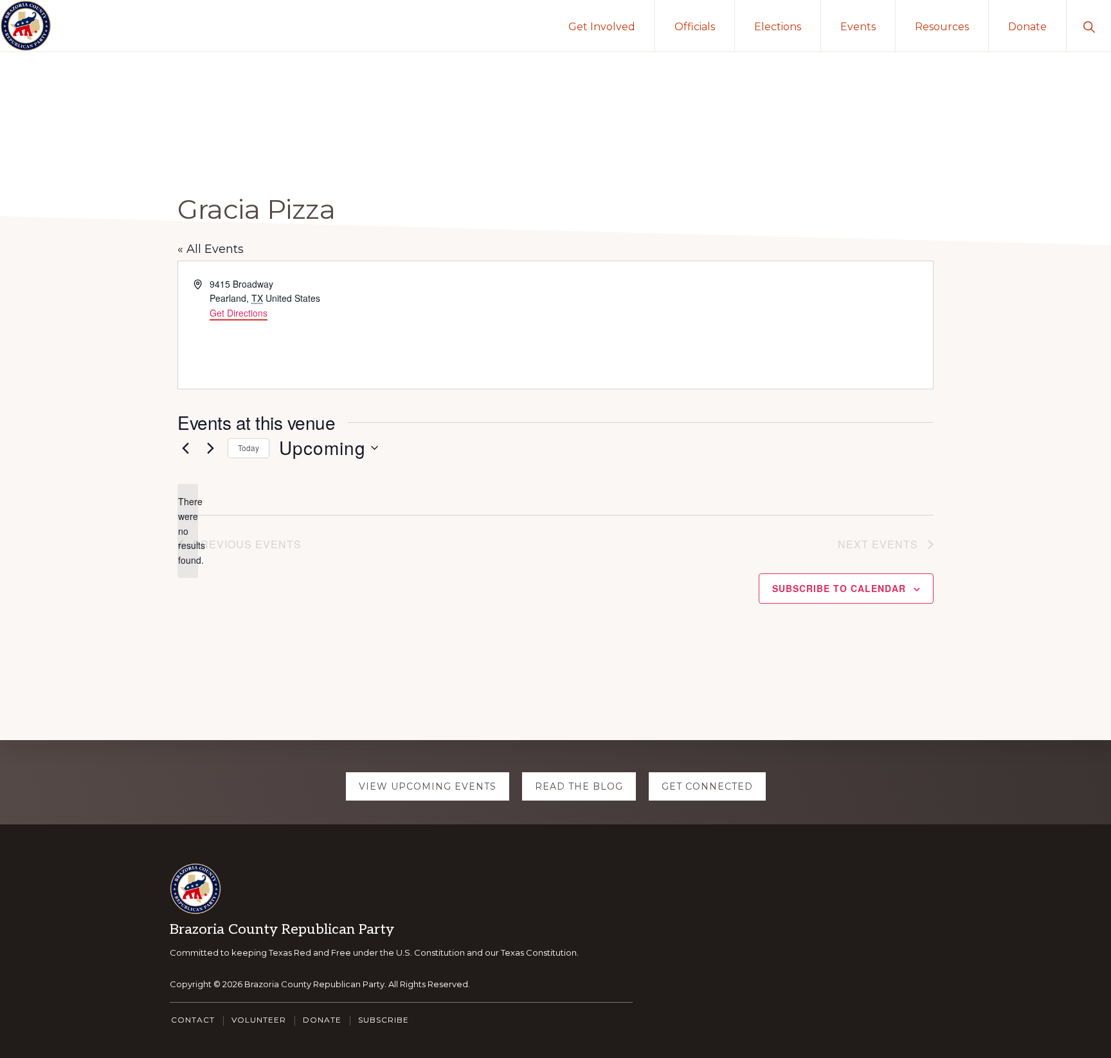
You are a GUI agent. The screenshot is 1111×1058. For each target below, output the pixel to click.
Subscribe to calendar (839, 588)
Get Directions (238, 312)
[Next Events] (210, 448)
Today (248, 447)
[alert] (187, 530)
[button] (1089, 25)
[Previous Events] (185, 448)
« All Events (210, 249)
